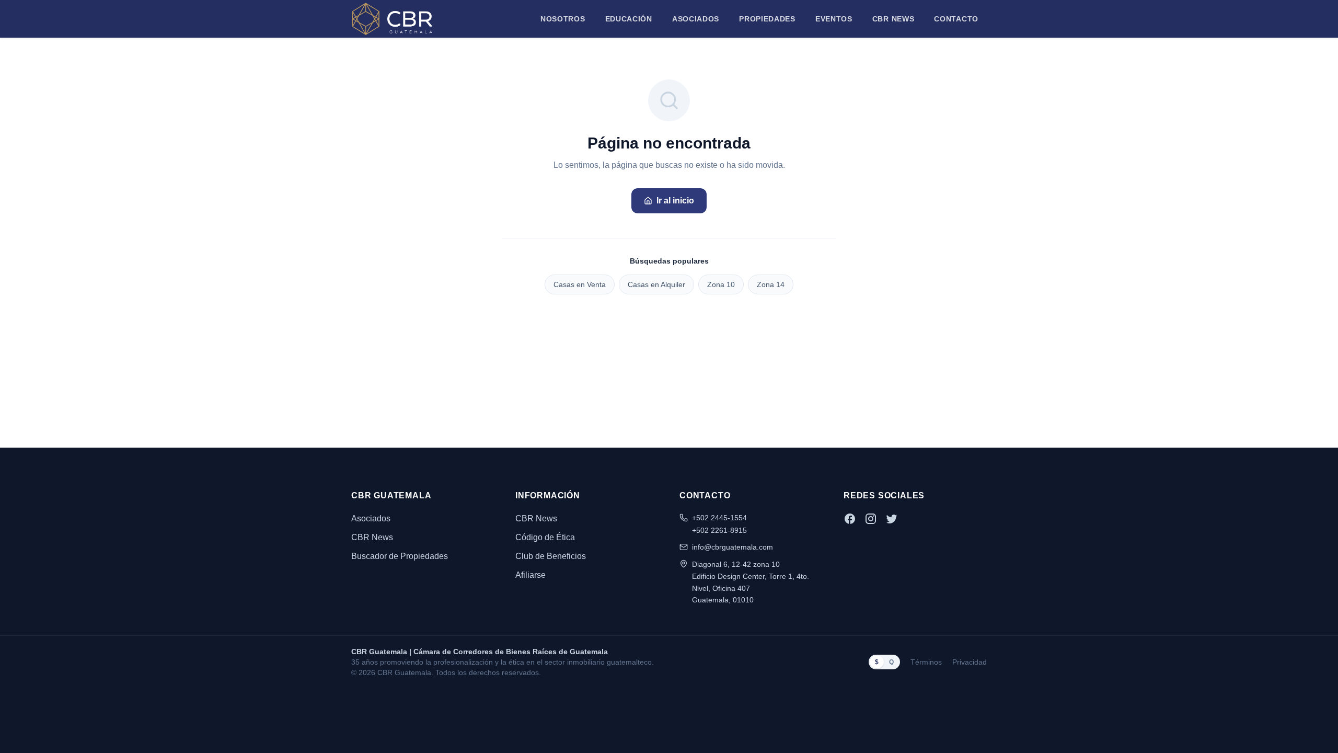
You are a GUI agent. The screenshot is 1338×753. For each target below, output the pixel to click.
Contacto (956, 19)
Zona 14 (771, 284)
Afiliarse (530, 575)
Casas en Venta (579, 284)
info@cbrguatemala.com (732, 547)
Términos (926, 662)
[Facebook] (850, 518)
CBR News (893, 19)
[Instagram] (870, 518)
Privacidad (969, 662)
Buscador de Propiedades (399, 556)
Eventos (833, 19)
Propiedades (767, 19)
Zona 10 (721, 284)
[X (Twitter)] (891, 518)
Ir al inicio (675, 200)
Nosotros (562, 19)
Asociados (695, 19)
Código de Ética (545, 537)
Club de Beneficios (550, 556)
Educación (628, 19)
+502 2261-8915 (719, 530)
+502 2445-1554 (719, 518)
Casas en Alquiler (656, 284)
